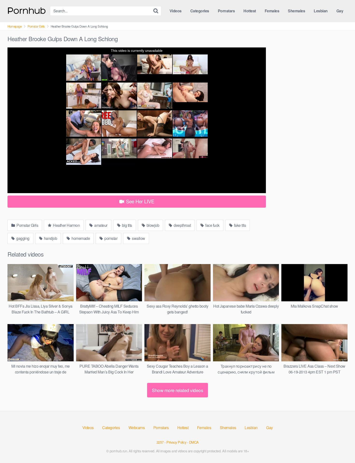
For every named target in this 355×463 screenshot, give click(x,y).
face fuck (212, 225)
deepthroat (182, 225)
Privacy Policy (176, 442)
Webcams (136, 427)
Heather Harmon (66, 225)
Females (272, 11)
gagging (22, 238)
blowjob (152, 225)
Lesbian (321, 11)
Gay (339, 11)
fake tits (239, 225)
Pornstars (226, 11)
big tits (126, 225)
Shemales (296, 11)
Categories (199, 11)
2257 (160, 442)
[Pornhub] (26, 10)
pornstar (111, 238)
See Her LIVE (139, 201)
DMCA (194, 442)
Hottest (249, 11)
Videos (176, 11)
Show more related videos (177, 390)
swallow (138, 238)
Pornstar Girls (36, 26)
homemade (80, 238)
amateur (100, 225)
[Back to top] (342, 447)
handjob (50, 238)
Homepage (14, 26)
